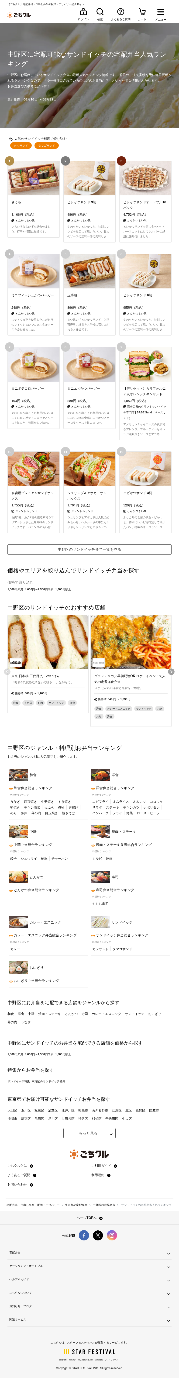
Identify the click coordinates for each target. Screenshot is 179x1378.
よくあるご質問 (19, 1174)
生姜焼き (47, 801)
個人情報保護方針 (85, 1359)
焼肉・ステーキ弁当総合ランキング (123, 844)
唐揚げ (73, 807)
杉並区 (97, 1118)
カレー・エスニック (106, 1013)
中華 (31, 1013)
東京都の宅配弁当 (76, 1205)
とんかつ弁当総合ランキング (36, 889)
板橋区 (39, 1110)
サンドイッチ (135, 1013)
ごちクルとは (17, 1165)
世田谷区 (68, 1118)
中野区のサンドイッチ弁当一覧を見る (89, 549)
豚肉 (109, 858)
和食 (10, 1013)
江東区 (117, 1110)
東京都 (14, 1098)
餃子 (13, 858)
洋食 (21, 1013)
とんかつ (71, 1013)
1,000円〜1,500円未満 (39, 589)
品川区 (53, 1118)
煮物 (61, 807)
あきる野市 (100, 1110)
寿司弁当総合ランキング (114, 889)
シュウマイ (29, 858)
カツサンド (21, 145)
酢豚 (44, 858)
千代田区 (111, 1118)
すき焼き (64, 801)
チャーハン (60, 858)
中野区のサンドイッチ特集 (48, 1081)
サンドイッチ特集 (18, 1081)
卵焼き (15, 807)
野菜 (129, 812)
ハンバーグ (100, 812)
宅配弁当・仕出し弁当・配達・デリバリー (33, 1205)
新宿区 (26, 1118)
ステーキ (112, 807)
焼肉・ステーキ (49, 1013)
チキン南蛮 (32, 807)
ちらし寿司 (100, 903)
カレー (15, 948)
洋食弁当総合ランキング (114, 787)
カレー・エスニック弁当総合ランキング (45, 935)
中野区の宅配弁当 (104, 1205)
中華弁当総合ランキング (32, 844)
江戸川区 (68, 1110)
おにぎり (154, 1013)
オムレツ (139, 801)
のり (13, 812)
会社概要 (63, 1359)
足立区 (53, 1110)
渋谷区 (83, 1118)
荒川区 (26, 1110)
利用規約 (98, 1174)
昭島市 (83, 1110)
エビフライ (100, 801)
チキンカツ (131, 807)
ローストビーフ (148, 812)
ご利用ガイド (101, 1165)
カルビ (97, 858)
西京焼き (30, 801)
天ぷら (49, 807)
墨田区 (39, 1118)
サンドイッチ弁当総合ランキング (121, 935)
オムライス (121, 801)
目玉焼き (51, 812)
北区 (128, 1110)
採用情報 (99, 1359)
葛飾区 (140, 1110)
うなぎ (15, 801)
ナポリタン (151, 807)
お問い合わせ (17, 1184)
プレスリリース (111, 1359)
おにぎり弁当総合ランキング (36, 980)
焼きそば (68, 812)
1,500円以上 (63, 589)
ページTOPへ (87, 1217)
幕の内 (36, 812)
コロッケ (156, 801)
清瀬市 (12, 1118)
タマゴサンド (46, 145)
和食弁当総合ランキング (32, 787)
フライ (117, 812)
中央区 (127, 1118)
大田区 (12, 1110)
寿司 (85, 1013)
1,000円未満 (15, 589)
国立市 (154, 1110)
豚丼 (24, 812)
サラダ (97, 807)
